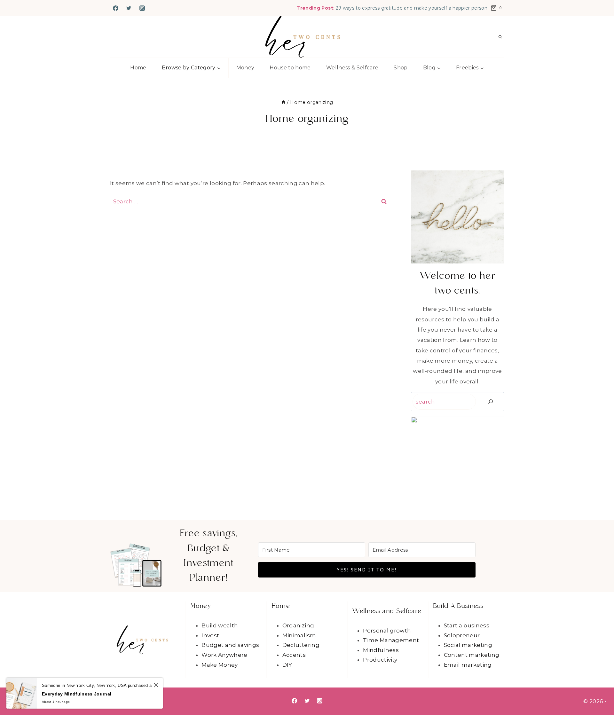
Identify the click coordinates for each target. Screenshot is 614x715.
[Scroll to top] (598, 690)
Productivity (380, 659)
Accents (294, 655)
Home (138, 68)
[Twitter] (128, 8)
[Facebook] (115, 8)
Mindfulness (381, 650)
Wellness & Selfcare (352, 68)
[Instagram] (142, 8)
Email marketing (468, 665)
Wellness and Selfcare (386, 611)
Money (245, 68)
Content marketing (472, 655)
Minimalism (299, 635)
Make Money (219, 665)
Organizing (298, 625)
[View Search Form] (500, 37)
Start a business (466, 625)
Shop (400, 68)
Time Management (391, 640)
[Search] (490, 402)
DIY (287, 665)
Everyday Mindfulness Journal (77, 693)
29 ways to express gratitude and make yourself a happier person (411, 8)
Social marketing (468, 645)
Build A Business (458, 606)
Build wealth (219, 625)
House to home (290, 68)
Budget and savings (230, 645)
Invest (210, 635)
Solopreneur (462, 635)
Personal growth (387, 630)
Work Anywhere (224, 655)
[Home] (283, 102)
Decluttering (300, 645)
